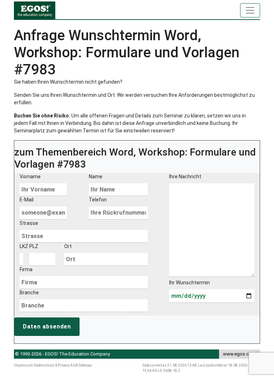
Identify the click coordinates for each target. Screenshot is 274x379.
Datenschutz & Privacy (52, 365)
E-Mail (27, 199)
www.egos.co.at (240, 354)
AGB (74, 365)
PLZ (33, 246)
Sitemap (85, 365)
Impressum (23, 365)
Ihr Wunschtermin (189, 282)
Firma (26, 269)
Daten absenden (47, 326)
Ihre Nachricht (185, 176)
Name (95, 176)
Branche (29, 292)
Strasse (29, 223)
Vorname (30, 176)
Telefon (98, 199)
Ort (68, 246)
